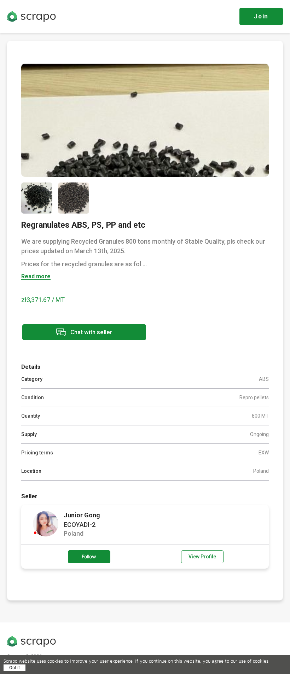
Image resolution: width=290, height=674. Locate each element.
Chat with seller (90, 331)
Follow (89, 556)
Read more (36, 277)
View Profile (202, 556)
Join (261, 16)
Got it (14, 667)
